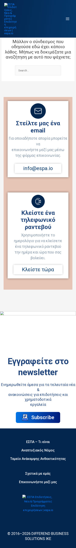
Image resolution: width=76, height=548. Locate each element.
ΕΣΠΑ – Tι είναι (38, 442)
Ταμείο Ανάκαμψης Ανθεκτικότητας (38, 459)
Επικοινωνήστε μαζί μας (38, 482)
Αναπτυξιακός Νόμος (38, 450)
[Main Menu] (67, 19)
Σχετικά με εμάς (38, 474)
